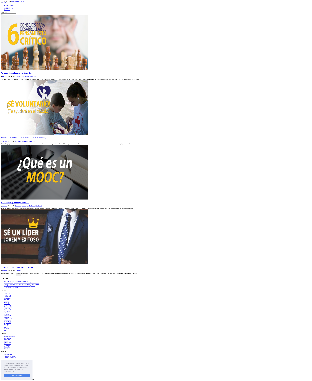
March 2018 (7, 304)
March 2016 (7, 330)
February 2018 (7, 305)
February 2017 (7, 315)
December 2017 (8, 307)
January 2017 (7, 317)
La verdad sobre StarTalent (11, 287)
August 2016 (7, 323)
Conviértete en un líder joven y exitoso (17, 267)
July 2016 (6, 324)
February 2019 (7, 295)
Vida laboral (32, 76)
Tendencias (32, 206)
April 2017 (7, 314)
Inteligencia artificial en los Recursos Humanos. (16, 281)
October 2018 (7, 296)
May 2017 (6, 312)
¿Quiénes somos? (8, 8)
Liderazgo (18, 141)
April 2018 (7, 302)
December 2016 (8, 318)
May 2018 (6, 301)
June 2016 (6, 326)
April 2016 (7, 328)
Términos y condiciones (10, 357)
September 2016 (8, 321)
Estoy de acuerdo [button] (17, 375)
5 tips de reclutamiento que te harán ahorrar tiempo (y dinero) (19, 286)
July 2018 (6, 299)
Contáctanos (7, 10)
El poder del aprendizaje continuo (15, 202)
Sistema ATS (7, 7)
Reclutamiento (7, 342)
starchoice (4, 76)
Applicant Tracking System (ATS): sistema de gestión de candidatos (21, 283)
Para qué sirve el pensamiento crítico (16, 73)
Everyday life (7, 338)
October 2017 (7, 308)
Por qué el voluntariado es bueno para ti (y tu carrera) (23, 138)
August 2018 (7, 298)
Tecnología (7, 345)
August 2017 (7, 311)
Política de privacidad (9, 356)
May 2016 (6, 327)
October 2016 (7, 320)
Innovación (19, 76)
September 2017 (8, 309)
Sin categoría (25, 76)
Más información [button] (9, 371)
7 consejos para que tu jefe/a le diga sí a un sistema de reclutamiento (21, 284)
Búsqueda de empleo (9, 336)
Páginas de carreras (9, 5)
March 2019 (7, 293)
